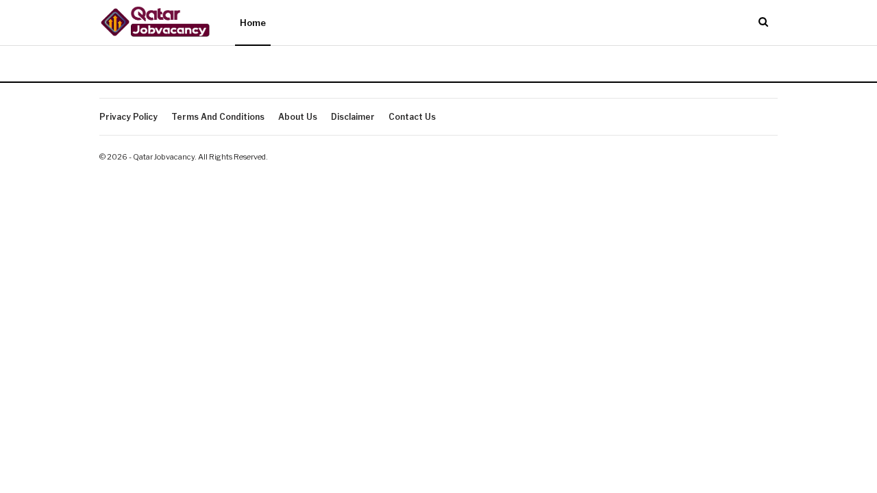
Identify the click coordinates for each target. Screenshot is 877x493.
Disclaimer (353, 117)
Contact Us (412, 117)
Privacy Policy (128, 117)
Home (253, 22)
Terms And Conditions (217, 117)
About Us (297, 117)
